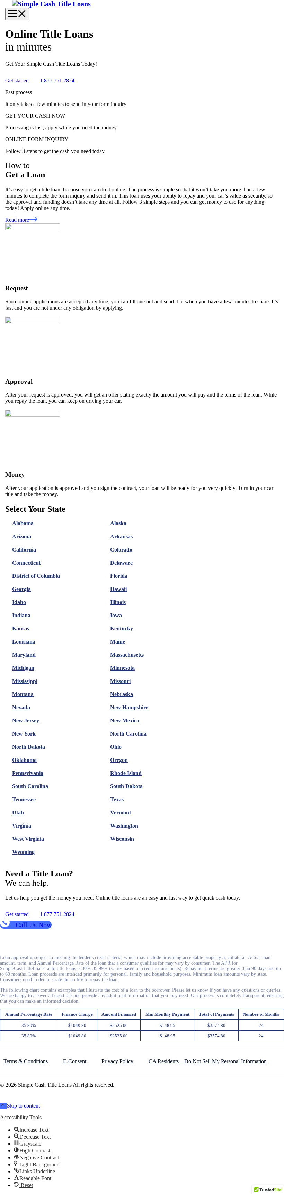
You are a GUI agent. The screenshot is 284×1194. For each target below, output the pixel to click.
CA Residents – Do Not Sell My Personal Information (208, 1061)
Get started (17, 80)
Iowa (116, 615)
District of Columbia (36, 576)
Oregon (119, 760)
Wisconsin (122, 839)
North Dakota (28, 747)
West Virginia (28, 839)
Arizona (21, 536)
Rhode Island (126, 773)
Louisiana (23, 642)
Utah (18, 812)
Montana (23, 694)
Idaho (19, 602)
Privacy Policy (117, 1061)
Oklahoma (24, 760)
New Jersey (25, 720)
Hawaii (118, 589)
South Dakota (126, 786)
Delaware (121, 563)
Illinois (118, 602)
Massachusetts (127, 655)
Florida (118, 576)
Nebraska (121, 694)
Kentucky (121, 628)
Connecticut (26, 563)
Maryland (24, 655)
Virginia (21, 826)
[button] (3, 1106)
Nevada (21, 707)
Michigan (23, 668)
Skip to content (23, 1106)
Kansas (20, 628)
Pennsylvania (27, 773)
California (24, 550)
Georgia (21, 589)
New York (24, 734)
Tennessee (24, 799)
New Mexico (124, 720)
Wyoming (23, 852)
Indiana (21, 615)
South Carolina (30, 786)
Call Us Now (33, 925)
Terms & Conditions (25, 1061)
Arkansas (121, 536)
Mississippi (24, 681)
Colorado (121, 550)
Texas (117, 799)
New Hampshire (129, 707)
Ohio (116, 747)
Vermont (120, 812)
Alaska (118, 523)
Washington (124, 826)
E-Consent (74, 1061)
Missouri (120, 681)
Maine (117, 642)
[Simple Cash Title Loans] (51, 4)
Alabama (23, 523)
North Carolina (128, 734)
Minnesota (122, 668)
